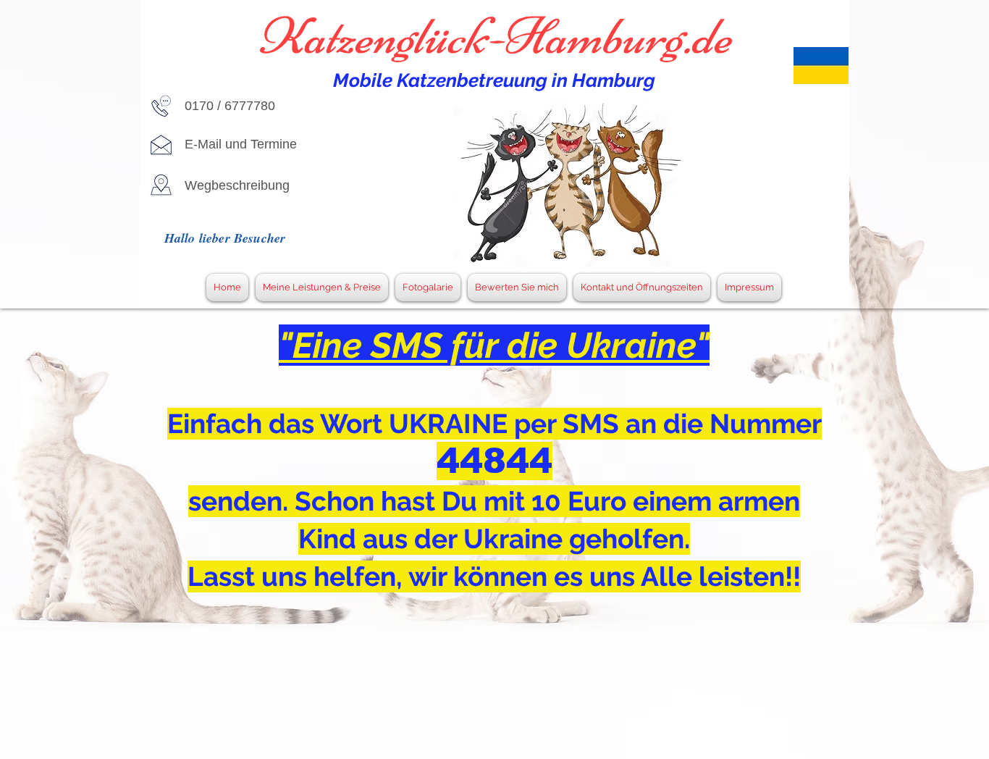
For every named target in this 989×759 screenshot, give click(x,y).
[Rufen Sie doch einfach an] (161, 106)
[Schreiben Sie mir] (161, 144)
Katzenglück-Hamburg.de (494, 36)
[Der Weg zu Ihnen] (161, 185)
